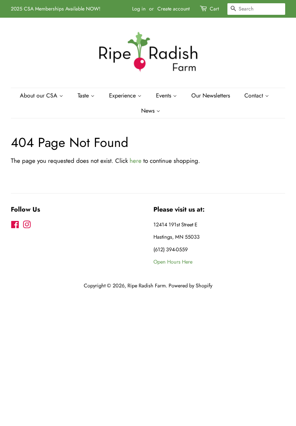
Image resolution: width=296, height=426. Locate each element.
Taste (84, 95)
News (148, 111)
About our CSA (39, 95)
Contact (254, 95)
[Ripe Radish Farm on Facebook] (15, 226)
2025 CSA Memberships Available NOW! (55, 8)
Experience (123, 95)
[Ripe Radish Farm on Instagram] (27, 226)
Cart (214, 8)
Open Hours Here (172, 261)
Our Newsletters (210, 95)
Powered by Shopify (190, 285)
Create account (173, 8)
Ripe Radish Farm (146, 285)
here (136, 160)
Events (164, 95)
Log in (138, 8)
